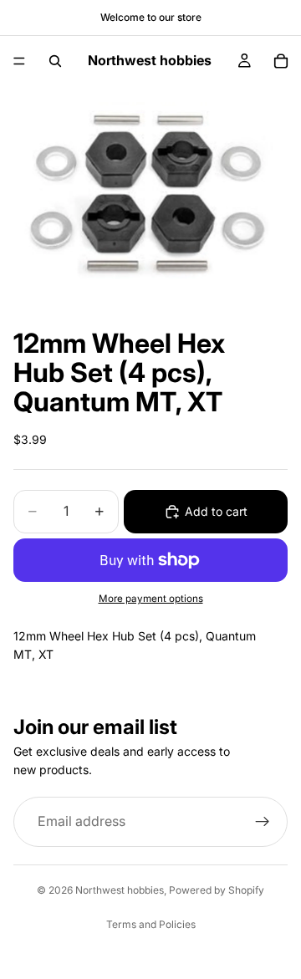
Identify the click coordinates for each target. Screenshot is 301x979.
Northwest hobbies (119, 890)
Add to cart (216, 511)
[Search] (55, 61)
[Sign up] (262, 821)
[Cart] (281, 61)
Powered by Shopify (216, 890)
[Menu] (19, 61)
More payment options (151, 598)
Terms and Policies (151, 924)
